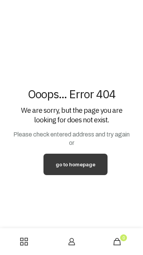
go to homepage (75, 164)
